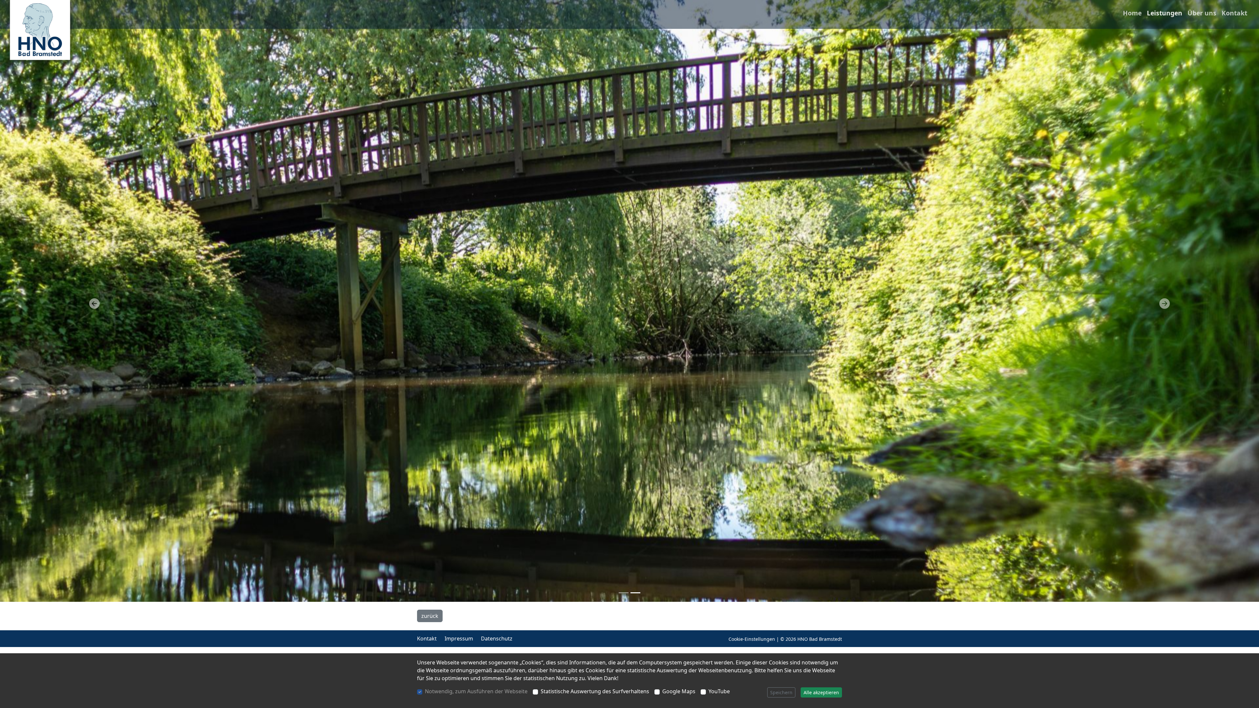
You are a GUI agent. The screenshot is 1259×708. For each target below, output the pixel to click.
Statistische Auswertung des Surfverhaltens (595, 691)
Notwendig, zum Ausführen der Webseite (476, 691)
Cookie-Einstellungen (752, 639)
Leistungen (1164, 13)
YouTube (719, 691)
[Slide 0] (624, 593)
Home (1132, 13)
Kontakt (1234, 13)
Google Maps (678, 691)
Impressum (459, 638)
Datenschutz (496, 638)
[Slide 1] (635, 593)
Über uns (1202, 13)
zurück (429, 616)
